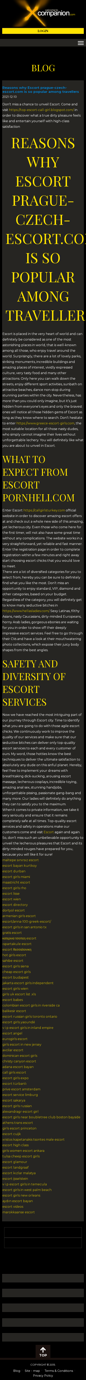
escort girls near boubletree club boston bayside (41, 1117)
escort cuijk (11, 1134)
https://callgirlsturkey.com (44, 510)
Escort (49, 832)
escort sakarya (13, 1100)
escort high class (15, 1145)
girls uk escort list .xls (19, 994)
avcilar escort (12, 1050)
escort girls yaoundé (18, 1022)
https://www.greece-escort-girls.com (45, 423)
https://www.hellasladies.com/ (25, 611)
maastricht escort (16, 882)
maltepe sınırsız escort (20, 860)
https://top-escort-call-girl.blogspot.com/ (41, 110)
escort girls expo (15, 1078)
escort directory (15, 905)
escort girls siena (15, 966)
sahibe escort (12, 961)
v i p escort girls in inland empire (27, 1028)
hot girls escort (14, 955)
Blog (16, 1371)
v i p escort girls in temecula (24, 1184)
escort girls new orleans (21, 1195)
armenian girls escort (19, 916)
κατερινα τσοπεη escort (19, 938)
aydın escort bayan (17, 1201)
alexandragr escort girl (20, 1112)
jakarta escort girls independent (28, 983)
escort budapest (15, 977)
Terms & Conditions (59, 1371)
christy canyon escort (19, 1061)
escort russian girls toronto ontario (29, 1016)
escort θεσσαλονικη (16, 949)
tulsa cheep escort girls (21, 1156)
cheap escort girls (16, 972)
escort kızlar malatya (19, 1173)
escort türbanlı (14, 1084)
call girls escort (14, 1072)
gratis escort (12, 933)
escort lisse (11, 894)
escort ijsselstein (15, 1179)
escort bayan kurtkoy (19, 866)
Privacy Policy (43, 1375)
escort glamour (14, 1162)
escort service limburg (20, 1095)
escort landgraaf (15, 1167)
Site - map (32, 1371)
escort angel (12, 1033)
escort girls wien (15, 989)
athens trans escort (17, 1123)
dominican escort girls (19, 1056)
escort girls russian (17, 1106)
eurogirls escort (15, 1039)
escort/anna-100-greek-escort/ (26, 921)
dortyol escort (13, 910)
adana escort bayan (18, 1067)
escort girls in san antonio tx (24, 927)
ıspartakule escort (17, 944)
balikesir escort (14, 1011)
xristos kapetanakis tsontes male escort (33, 1139)
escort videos (12, 1207)
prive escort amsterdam (21, 1089)
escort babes (12, 1000)
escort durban (13, 871)
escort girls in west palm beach (27, 1190)
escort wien (11, 899)
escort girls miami (16, 877)
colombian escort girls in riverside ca (31, 1005)
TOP (43, 1355)
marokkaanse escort (18, 1212)
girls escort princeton (19, 1128)
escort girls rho (14, 888)
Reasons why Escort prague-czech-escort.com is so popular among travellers (40, 90)
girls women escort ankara (23, 1151)
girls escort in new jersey (21, 1044)
